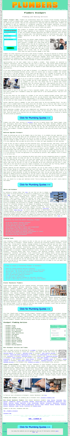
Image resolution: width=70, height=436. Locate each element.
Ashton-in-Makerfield (28, 404)
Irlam (28, 403)
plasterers (10, 356)
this (26, 192)
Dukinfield (56, 403)
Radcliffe (23, 403)
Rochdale (57, 404)
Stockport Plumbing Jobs (48, 397)
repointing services (52, 356)
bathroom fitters (27, 356)
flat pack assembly (43, 357)
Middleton (11, 406)
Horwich (5, 406)
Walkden (32, 401)
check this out (18, 210)
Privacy (65, 423)
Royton (18, 401)
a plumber (33, 350)
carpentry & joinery (34, 362)
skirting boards (8, 353)
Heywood (18, 404)
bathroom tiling (27, 353)
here (55, 319)
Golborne (63, 404)
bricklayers (6, 359)
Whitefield (12, 404)
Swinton (5, 401)
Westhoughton (50, 401)
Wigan (16, 406)
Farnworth (48, 403)
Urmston (47, 404)
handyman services (8, 362)
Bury (65, 400)
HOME (48, 9)
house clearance (17, 357)
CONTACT (58, 9)
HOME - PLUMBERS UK (35, 418)
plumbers (19, 288)
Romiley (42, 403)
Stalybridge (35, 403)
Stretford (27, 406)
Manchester (59, 401)
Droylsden (59, 400)
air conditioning (42, 354)
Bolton (53, 400)
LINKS (51, 9)
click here (46, 208)
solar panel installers (24, 360)
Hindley (5, 404)
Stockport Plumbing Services (15, 322)
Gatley (52, 404)
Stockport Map (7, 413)
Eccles (21, 406)
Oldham (17, 403)
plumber (56, 70)
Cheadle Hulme (37, 406)
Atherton (11, 403)
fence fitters (30, 359)
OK (36, 432)
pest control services (48, 353)
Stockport (30, 122)
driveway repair (48, 359)
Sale (65, 401)
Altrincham (25, 401)
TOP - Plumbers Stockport (10, 411)
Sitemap (4, 423)
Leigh (41, 404)
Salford (37, 404)
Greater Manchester (34, 400)
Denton (5, 403)
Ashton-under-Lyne (40, 401)
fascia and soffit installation (19, 354)
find (8, 313)
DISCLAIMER (64, 9)
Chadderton (12, 401)
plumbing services (16, 291)
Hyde (48, 400)
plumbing (26, 34)
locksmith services (46, 360)
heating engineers (8, 294)
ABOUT (55, 9)
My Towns (5, 431)
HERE (9, 195)
